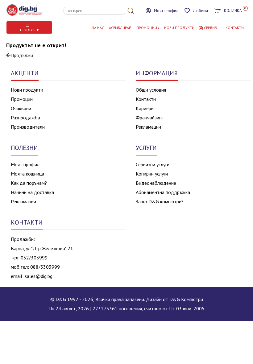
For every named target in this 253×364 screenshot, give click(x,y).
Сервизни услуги (152, 164)
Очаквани (21, 108)
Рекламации (148, 127)
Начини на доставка (32, 192)
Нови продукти (27, 90)
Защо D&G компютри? (160, 201)
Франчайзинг (149, 117)
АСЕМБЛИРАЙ (120, 27)
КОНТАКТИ (235, 27)
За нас (98, 27)
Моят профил (25, 164)
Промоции (146, 27)
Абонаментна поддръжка (163, 192)
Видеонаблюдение (156, 183)
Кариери (145, 108)
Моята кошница (27, 174)
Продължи (21, 55)
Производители (28, 127)
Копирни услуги (152, 174)
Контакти (146, 99)
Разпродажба (25, 117)
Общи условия (151, 90)
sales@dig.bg (38, 276)
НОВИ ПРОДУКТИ (179, 27)
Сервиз (210, 27)
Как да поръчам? (29, 183)
